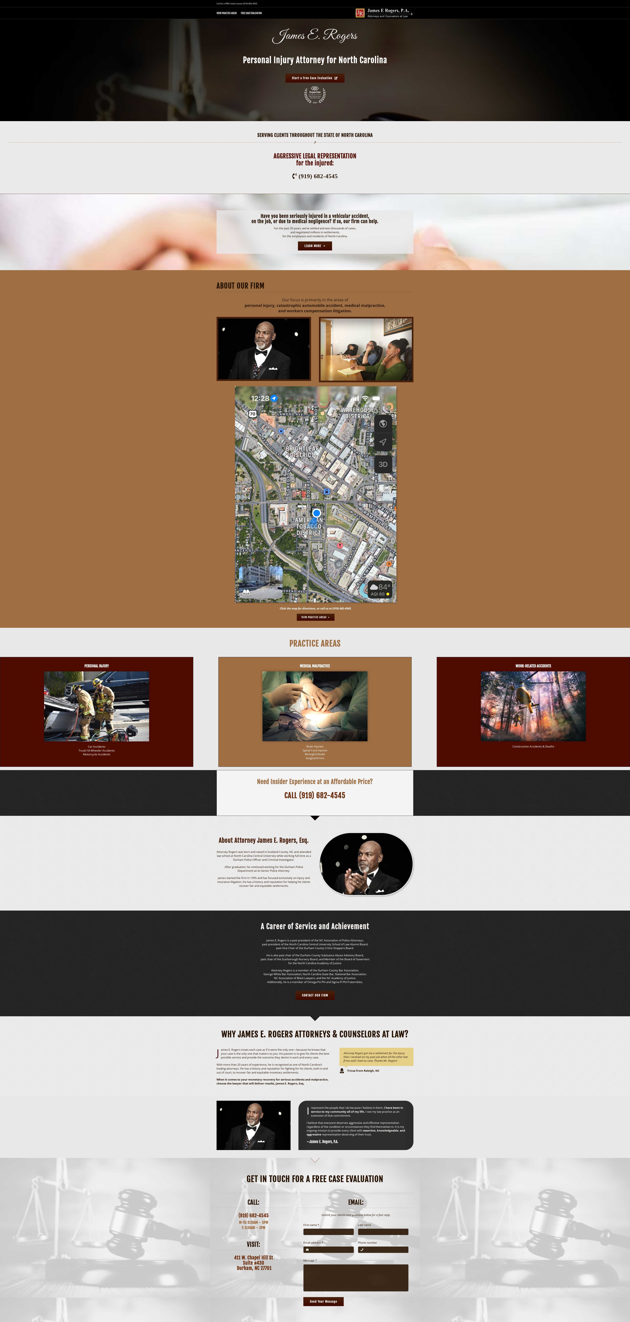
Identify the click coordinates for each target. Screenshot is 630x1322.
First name (311, 1225)
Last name (364, 1225)
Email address (313, 1242)
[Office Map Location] (315, 388)
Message (310, 1260)
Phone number (367, 1242)
